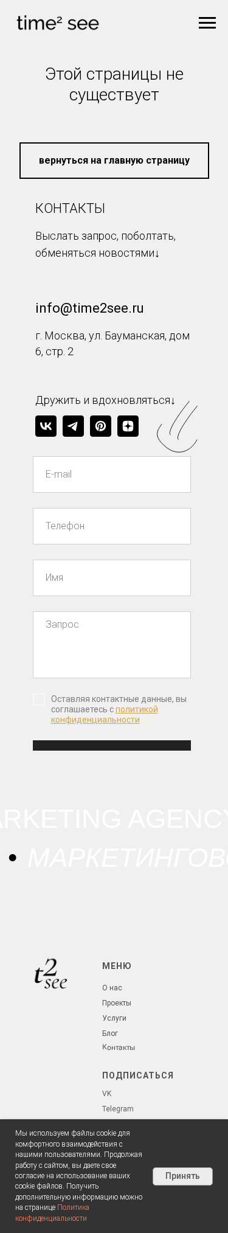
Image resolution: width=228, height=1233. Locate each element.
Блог (110, 1033)
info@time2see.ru (89, 308)
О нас (112, 988)
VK (106, 1093)
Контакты (118, 1047)
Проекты (116, 1003)
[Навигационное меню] (207, 23)
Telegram (118, 1109)
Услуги (114, 1018)
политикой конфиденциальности (104, 714)
